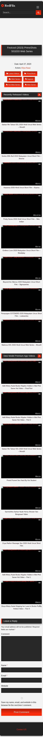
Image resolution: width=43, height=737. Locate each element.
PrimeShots (31, 73)
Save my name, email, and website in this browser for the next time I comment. (18, 703)
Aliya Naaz (26, 68)
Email (4, 676)
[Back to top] (35, 729)
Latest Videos (14, 73)
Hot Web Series (14, 85)
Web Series (15, 79)
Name (4, 665)
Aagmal (30, 79)
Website (4, 686)
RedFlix (9, 5)
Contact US (21, 729)
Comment (5, 634)
